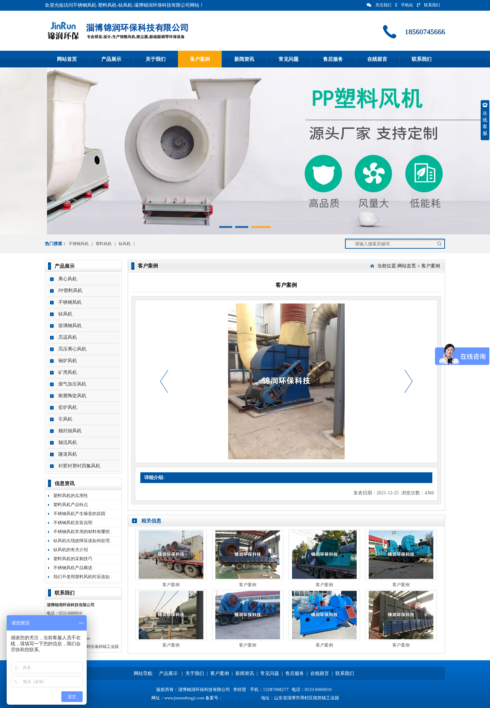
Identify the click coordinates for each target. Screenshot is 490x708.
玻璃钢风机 (70, 325)
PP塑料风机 (70, 290)
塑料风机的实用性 (70, 495)
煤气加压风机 (72, 384)
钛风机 (125, 243)
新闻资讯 (244, 59)
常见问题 (289, 59)
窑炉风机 (67, 407)
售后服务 (333, 59)
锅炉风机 (67, 360)
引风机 (65, 419)
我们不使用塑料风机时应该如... (83, 576)
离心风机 (67, 278)
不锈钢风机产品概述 (72, 567)
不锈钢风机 (79, 243)
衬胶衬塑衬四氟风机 (79, 465)
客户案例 (200, 59)
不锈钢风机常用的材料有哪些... (83, 531)
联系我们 (432, 5)
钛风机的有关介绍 (70, 549)
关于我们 (156, 59)
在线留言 (377, 59)
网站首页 (67, 59)
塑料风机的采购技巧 (72, 558)
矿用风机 (67, 372)
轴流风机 (67, 442)
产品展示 (111, 59)
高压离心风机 (72, 348)
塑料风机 (104, 243)
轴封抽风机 (70, 430)
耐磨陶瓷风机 (72, 395)
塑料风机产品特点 (70, 504)
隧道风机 (67, 454)
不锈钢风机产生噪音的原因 (79, 513)
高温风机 (67, 337)
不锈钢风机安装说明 (72, 522)
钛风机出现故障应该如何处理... (83, 540)
